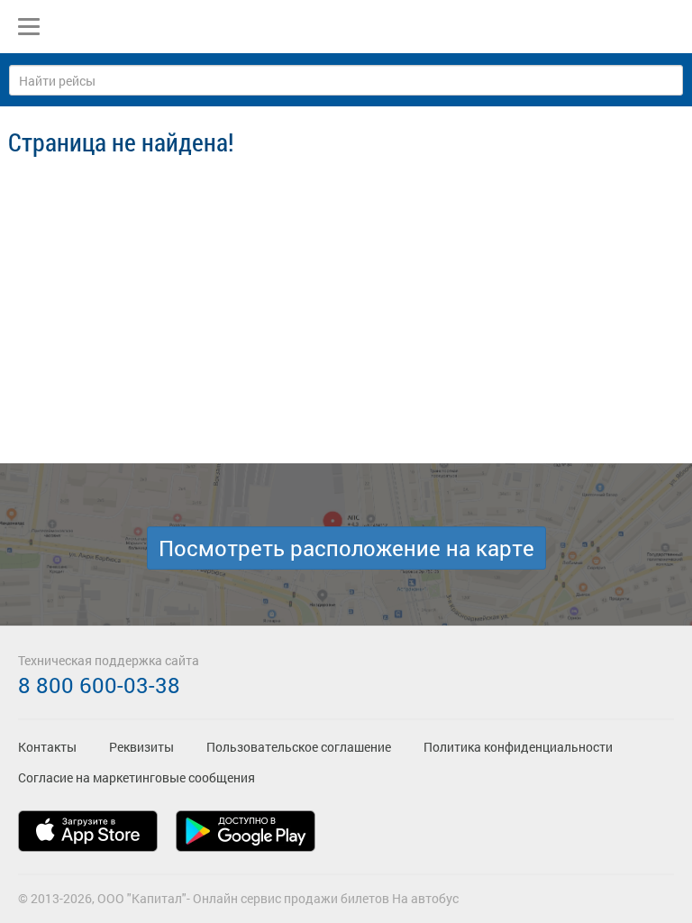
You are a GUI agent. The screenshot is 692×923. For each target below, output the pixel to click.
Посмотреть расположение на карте (346, 548)
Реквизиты (141, 746)
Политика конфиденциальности (518, 746)
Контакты (47, 746)
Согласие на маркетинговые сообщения (136, 777)
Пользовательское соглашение (298, 746)
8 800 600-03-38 (99, 685)
